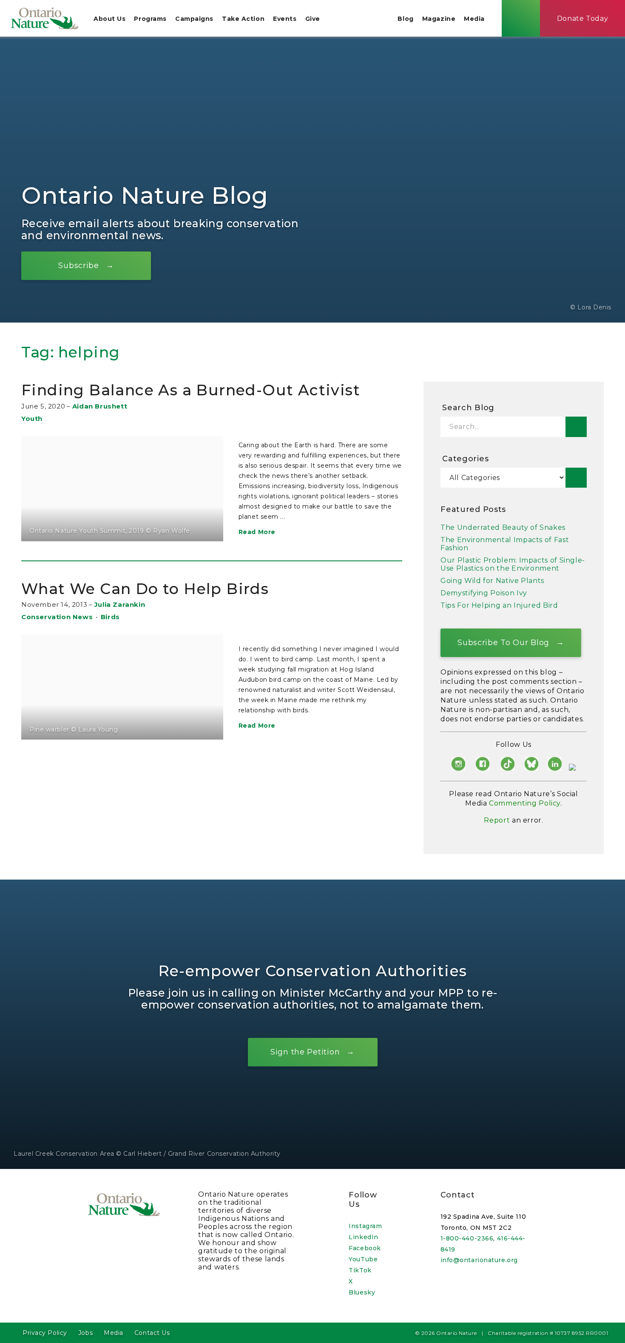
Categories (465, 458)
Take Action (243, 19)
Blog (405, 19)
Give (312, 19)
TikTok (360, 1270)
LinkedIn (363, 1237)
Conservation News (57, 617)
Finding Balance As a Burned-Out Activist (190, 390)
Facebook (365, 1248)
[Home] (45, 18)
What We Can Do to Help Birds (145, 589)
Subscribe (78, 265)
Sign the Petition (305, 1051)
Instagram (365, 1226)
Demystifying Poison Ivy (483, 593)
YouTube (363, 1259)
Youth (32, 418)
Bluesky (362, 1292)
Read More (257, 532)
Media (474, 19)
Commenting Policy (524, 803)
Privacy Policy (45, 1333)
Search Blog (468, 407)
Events (284, 19)
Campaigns (194, 19)
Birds (110, 617)
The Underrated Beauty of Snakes (502, 527)
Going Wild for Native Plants (492, 581)
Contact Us (152, 1333)
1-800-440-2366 (467, 1238)
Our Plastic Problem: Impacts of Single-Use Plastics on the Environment (512, 564)
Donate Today (582, 18)
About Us (109, 19)
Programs (150, 19)
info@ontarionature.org (479, 1260)
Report (497, 820)
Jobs (85, 1333)
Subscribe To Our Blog (503, 642)
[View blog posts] (576, 478)
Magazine (438, 19)
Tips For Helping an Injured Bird (499, 605)
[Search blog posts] (576, 427)
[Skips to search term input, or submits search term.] (521, 18)
